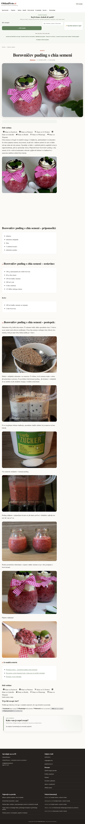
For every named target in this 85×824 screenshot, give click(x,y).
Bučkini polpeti (75, 36)
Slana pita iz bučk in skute (60, 811)
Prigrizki (13, 10)
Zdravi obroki (30, 10)
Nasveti (45, 10)
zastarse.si (47, 757)
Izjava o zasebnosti (50, 784)
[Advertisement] (29, 206)
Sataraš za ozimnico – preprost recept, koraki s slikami (58, 36)
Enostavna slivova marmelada (28, 36)
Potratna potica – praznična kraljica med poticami (21, 670)
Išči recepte (79, 4)
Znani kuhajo (52, 10)
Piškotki (47, 777)
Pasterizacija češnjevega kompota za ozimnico (66, 807)
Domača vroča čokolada (13, 677)
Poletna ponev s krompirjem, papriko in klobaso (14, 812)
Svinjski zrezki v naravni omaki (58, 797)
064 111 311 (5, 765)
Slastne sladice (11, 47)
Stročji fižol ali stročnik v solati (10, 801)
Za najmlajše (38, 10)
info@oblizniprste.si (7, 763)
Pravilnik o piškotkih (50, 780)
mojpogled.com (49, 760)
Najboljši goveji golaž (40, 36)
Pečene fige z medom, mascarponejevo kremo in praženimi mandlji (20, 804)
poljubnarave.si (49, 764)
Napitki (24, 10)
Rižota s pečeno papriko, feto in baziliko (12, 797)
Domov (4, 47)
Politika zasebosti (49, 774)
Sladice (19, 10)
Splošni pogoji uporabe (51, 770)
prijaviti (29, 726)
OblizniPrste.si (6, 757)
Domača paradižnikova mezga (13, 36)
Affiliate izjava (48, 787)
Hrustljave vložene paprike (42, 39)
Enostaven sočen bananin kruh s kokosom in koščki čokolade (25, 673)
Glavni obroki (6, 10)
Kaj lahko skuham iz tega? (74, 25)
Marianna (32, 60)
